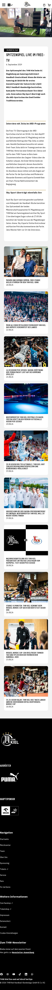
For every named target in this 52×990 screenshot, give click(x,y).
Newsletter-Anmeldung (23, 952)
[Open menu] (3, 4)
